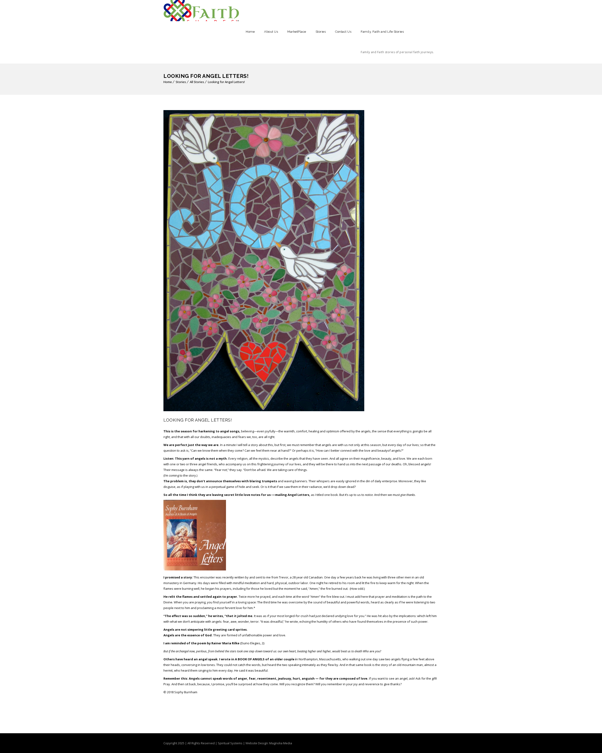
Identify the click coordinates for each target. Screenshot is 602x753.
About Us (271, 31)
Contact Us (343, 31)
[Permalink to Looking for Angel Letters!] (263, 410)
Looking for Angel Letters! (226, 82)
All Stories (197, 82)
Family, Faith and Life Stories (397, 42)
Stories (321, 31)
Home (250, 31)
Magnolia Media (280, 743)
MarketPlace (296, 31)
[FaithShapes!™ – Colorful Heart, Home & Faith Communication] (201, 10)
